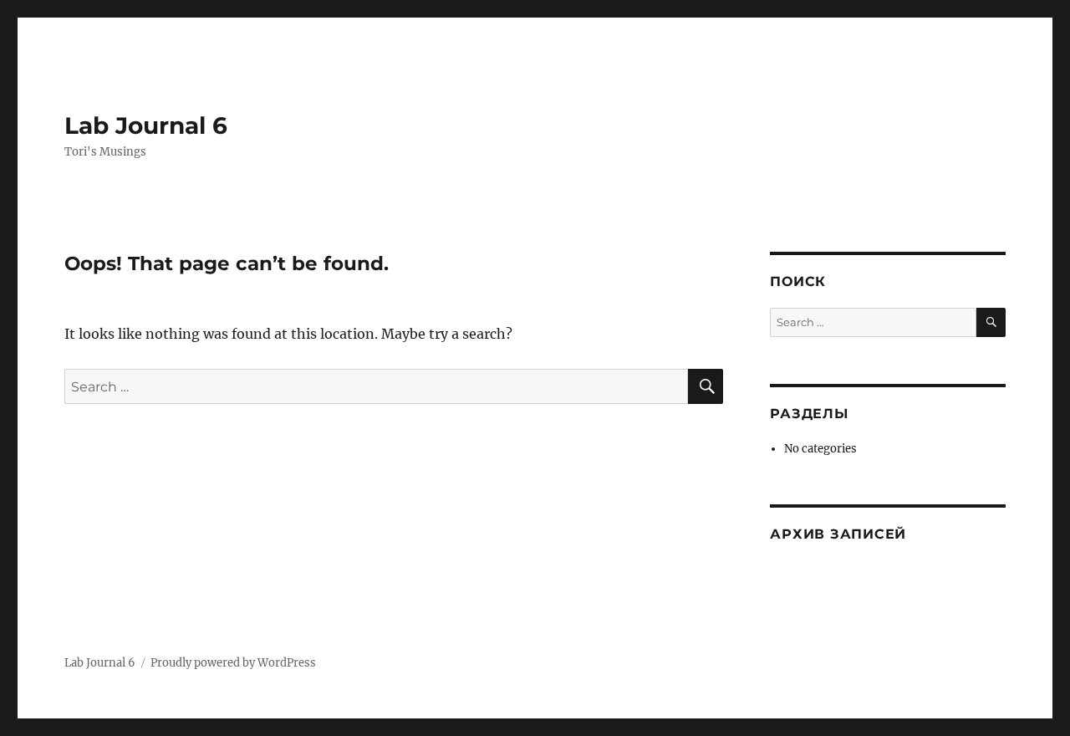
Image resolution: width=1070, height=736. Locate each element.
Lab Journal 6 (145, 125)
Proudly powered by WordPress (233, 663)
